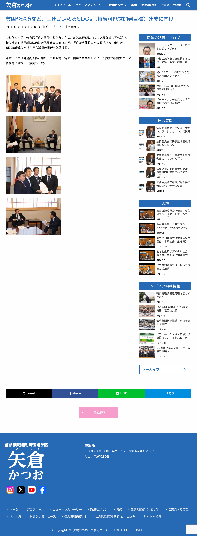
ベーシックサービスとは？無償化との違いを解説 (173, 101)
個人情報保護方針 (76, 516)
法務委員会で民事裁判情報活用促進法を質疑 (173, 143)
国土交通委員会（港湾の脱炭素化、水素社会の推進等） (173, 240)
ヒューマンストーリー (90, 5)
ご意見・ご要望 (171, 5)
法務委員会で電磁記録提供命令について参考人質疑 (173, 184)
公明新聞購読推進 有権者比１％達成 (173, 322)
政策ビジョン (118, 5)
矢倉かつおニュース (43, 516)
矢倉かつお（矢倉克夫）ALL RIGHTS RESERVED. (109, 530)
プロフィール (62, 5)
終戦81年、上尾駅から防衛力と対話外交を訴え (172, 74)
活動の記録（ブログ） (145, 509)
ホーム (14, 509)
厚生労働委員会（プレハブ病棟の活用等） (173, 267)
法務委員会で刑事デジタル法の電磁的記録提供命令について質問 (173, 171)
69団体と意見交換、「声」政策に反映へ (173, 350)
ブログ (56, 26)
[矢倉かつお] (18, 6)
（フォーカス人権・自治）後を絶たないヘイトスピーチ (173, 336)
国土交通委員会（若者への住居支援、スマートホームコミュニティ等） (173, 213)
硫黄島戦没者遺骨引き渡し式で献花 (173, 295)
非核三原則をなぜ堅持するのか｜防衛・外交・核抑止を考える (173, 61)
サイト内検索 (152, 516)
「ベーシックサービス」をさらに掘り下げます (173, 47)
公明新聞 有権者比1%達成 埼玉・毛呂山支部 (173, 309)
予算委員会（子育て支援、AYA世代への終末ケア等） (172, 226)
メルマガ (15, 516)
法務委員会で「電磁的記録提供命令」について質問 (173, 157)
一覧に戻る (98, 412)
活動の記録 (148, 5)
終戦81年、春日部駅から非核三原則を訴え (172, 88)
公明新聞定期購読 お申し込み (115, 516)
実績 (134, 5)
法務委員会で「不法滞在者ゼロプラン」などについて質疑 (173, 130)
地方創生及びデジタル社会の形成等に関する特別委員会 (173, 253)
